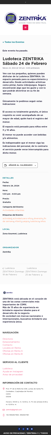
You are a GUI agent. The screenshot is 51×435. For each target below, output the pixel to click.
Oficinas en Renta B (13, 354)
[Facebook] (19, 429)
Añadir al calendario (21, 165)
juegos (25, 221)
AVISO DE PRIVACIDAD (14, 433)
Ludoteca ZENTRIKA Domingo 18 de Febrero (13, 271)
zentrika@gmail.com (14, 409)
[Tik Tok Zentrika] (31, 429)
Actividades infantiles (13, 210)
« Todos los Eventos (13, 42)
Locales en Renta (12, 348)
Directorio (8, 339)
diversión (38, 218)
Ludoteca (7, 368)
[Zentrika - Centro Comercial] (25, 18)
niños (43, 221)
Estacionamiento (11, 342)
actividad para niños (23, 218)
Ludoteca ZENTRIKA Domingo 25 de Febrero (36, 271)
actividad (7, 218)
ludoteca (34, 221)
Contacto (7, 345)
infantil (18, 221)
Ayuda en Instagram (13, 371)
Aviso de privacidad (12, 374)
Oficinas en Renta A (13, 351)
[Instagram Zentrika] (27, 429)
